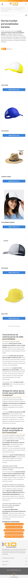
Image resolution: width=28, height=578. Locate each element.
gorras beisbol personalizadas (14, 524)
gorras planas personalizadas (14, 533)
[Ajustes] (26, 4)
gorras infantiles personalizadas (14, 530)
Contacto (14, 573)
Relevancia (9, 49)
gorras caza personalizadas (14, 527)
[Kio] (14, 3)
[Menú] (2, 4)
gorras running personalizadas (14, 536)
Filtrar (3, 48)
